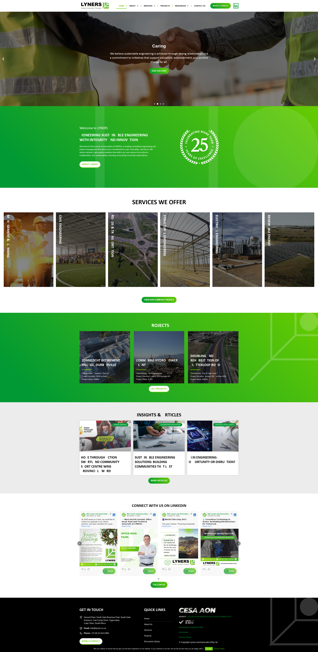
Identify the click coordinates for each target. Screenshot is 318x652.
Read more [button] (85, 526)
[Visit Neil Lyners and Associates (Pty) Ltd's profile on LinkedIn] (83, 515)
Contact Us (199, 6)
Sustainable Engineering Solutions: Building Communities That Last (155, 462)
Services (148, 6)
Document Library (152, 641)
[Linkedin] (235, 5)
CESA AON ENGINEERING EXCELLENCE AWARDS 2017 (209, 617)
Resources (180, 6)
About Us (148, 624)
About (132, 6)
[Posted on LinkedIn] (113, 514)
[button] (3, 59)
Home (121, 6)
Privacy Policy (185, 637)
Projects (165, 6)
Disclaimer (183, 632)
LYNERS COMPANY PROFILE (159, 71)
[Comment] (88, 571)
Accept (208, 649)
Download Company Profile (191, 627)
